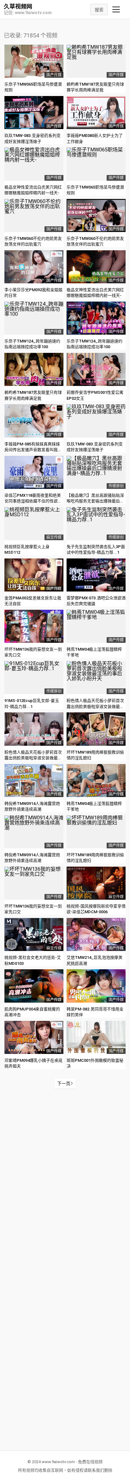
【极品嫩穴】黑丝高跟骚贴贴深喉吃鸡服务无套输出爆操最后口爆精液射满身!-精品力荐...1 (95, 501)
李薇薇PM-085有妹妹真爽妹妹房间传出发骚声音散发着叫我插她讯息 (33, 450)
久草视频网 (18, 6)
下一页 (63, 1083)
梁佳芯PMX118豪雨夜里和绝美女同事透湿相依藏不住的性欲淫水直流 (33, 501)
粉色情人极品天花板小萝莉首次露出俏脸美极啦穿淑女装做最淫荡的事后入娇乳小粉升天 (95, 706)
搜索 (99, 9)
